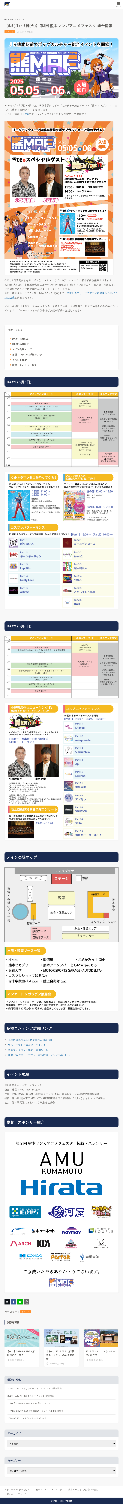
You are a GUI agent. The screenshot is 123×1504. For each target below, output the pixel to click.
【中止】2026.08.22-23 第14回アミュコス (29, 1403)
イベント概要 (19, 359)
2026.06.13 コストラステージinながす (27, 1418)
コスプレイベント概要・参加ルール (28, 1050)
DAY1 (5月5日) (20, 338)
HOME (10, 19)
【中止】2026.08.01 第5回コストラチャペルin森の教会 (35, 1410)
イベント (20, 19)
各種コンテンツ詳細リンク (27, 354)
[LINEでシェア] (20, 1301)
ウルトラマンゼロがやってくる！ (27, 1044)
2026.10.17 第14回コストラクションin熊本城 (31, 1395)
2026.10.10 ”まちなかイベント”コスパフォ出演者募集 (35, 1388)
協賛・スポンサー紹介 (24, 365)
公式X (25, 114)
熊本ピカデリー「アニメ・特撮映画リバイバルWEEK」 (39, 1055)
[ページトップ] (117, 1498)
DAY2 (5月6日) (20, 344)
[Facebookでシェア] (13, 1301)
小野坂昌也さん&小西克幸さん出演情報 (30, 1040)
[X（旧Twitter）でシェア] (7, 1301)
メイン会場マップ (22, 349)
